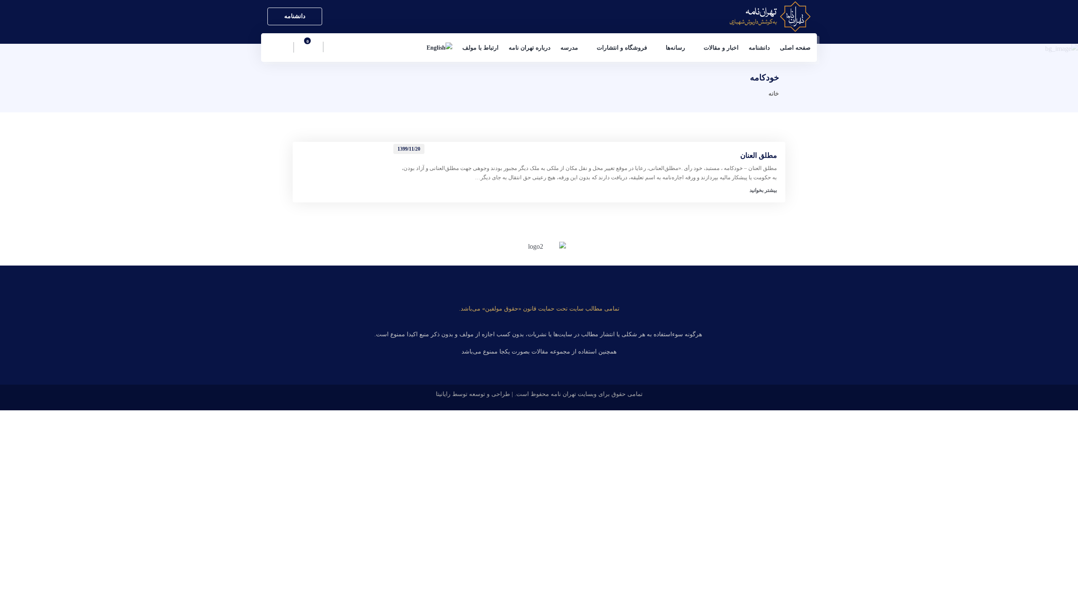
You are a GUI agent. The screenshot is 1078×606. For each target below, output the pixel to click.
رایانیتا (443, 394)
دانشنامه (294, 16)
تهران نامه (563, 394)
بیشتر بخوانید (763, 190)
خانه (773, 93)
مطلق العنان (758, 155)
